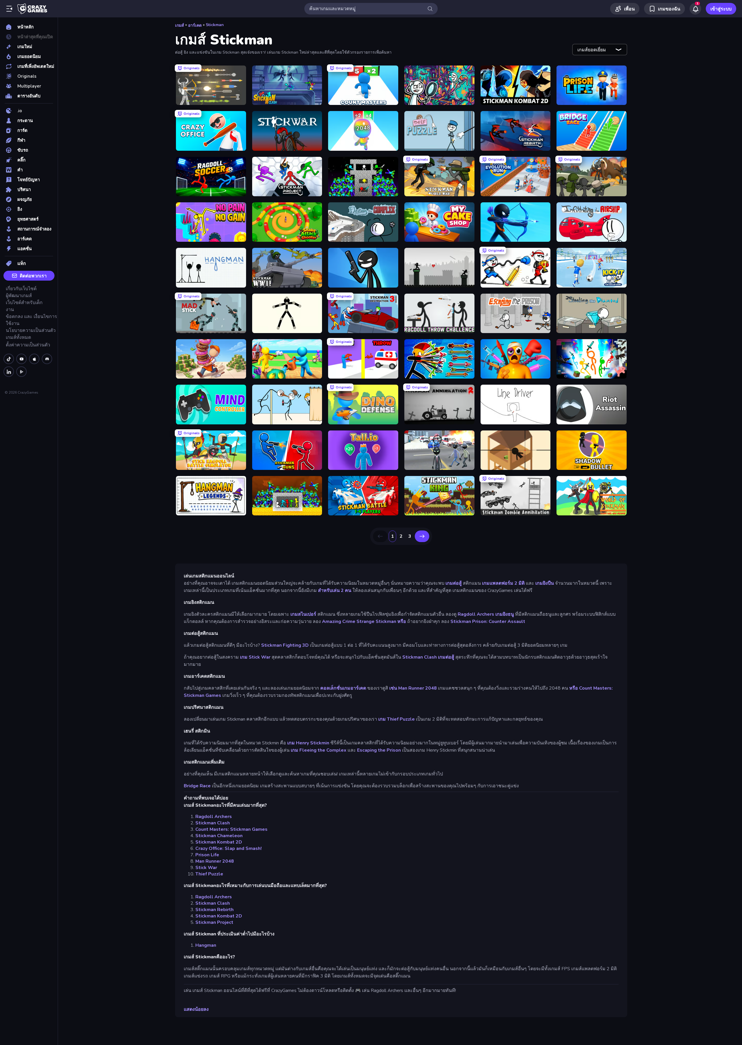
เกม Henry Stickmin (308, 743)
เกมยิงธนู (504, 614)
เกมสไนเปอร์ (303, 614)
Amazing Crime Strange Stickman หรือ (364, 621)
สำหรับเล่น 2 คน (334, 590)
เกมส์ (179, 25)
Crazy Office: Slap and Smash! (228, 848)
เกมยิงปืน (544, 583)
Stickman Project (214, 922)
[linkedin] (8, 371)
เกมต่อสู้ (453, 583)
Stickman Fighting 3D (285, 645)
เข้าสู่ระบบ (721, 9)
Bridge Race (197, 786)
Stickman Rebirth (214, 909)
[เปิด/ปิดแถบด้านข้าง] (9, 9)
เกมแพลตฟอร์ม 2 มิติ (503, 583)
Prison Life (207, 855)
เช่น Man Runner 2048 (413, 688)
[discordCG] (47, 359)
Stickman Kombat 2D (218, 842)
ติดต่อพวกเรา (33, 276)
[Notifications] (695, 8)
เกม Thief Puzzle (396, 719)
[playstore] (21, 371)
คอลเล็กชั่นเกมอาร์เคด (343, 688)
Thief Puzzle (209, 874)
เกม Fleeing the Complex (318, 750)
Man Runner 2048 (214, 861)
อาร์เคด (195, 25)
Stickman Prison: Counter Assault (487, 621)
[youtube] (21, 359)
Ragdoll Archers (476, 614)
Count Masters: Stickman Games (231, 829)
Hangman (205, 945)
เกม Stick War (255, 657)
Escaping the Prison (379, 750)
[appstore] (34, 359)
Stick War (206, 867)
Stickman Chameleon (219, 836)
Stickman (215, 25)
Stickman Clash (419, 657)
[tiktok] (8, 359)
